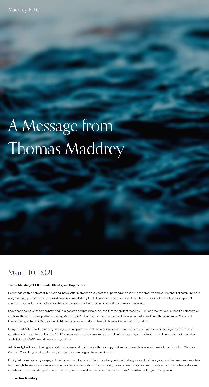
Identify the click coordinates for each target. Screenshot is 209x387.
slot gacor (69, 352)
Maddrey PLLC (24, 10)
